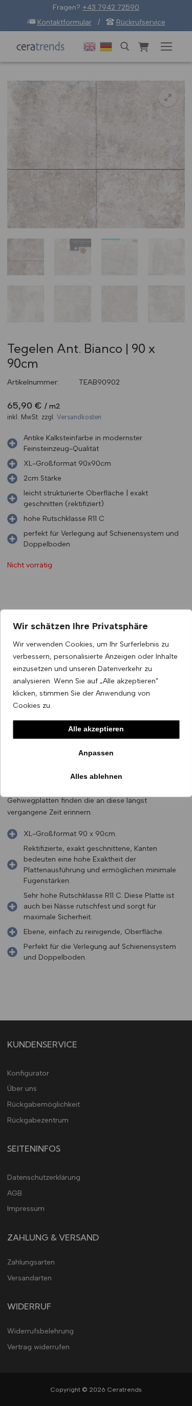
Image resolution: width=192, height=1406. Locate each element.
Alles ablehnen (96, 776)
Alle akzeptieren (96, 729)
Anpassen (96, 753)
